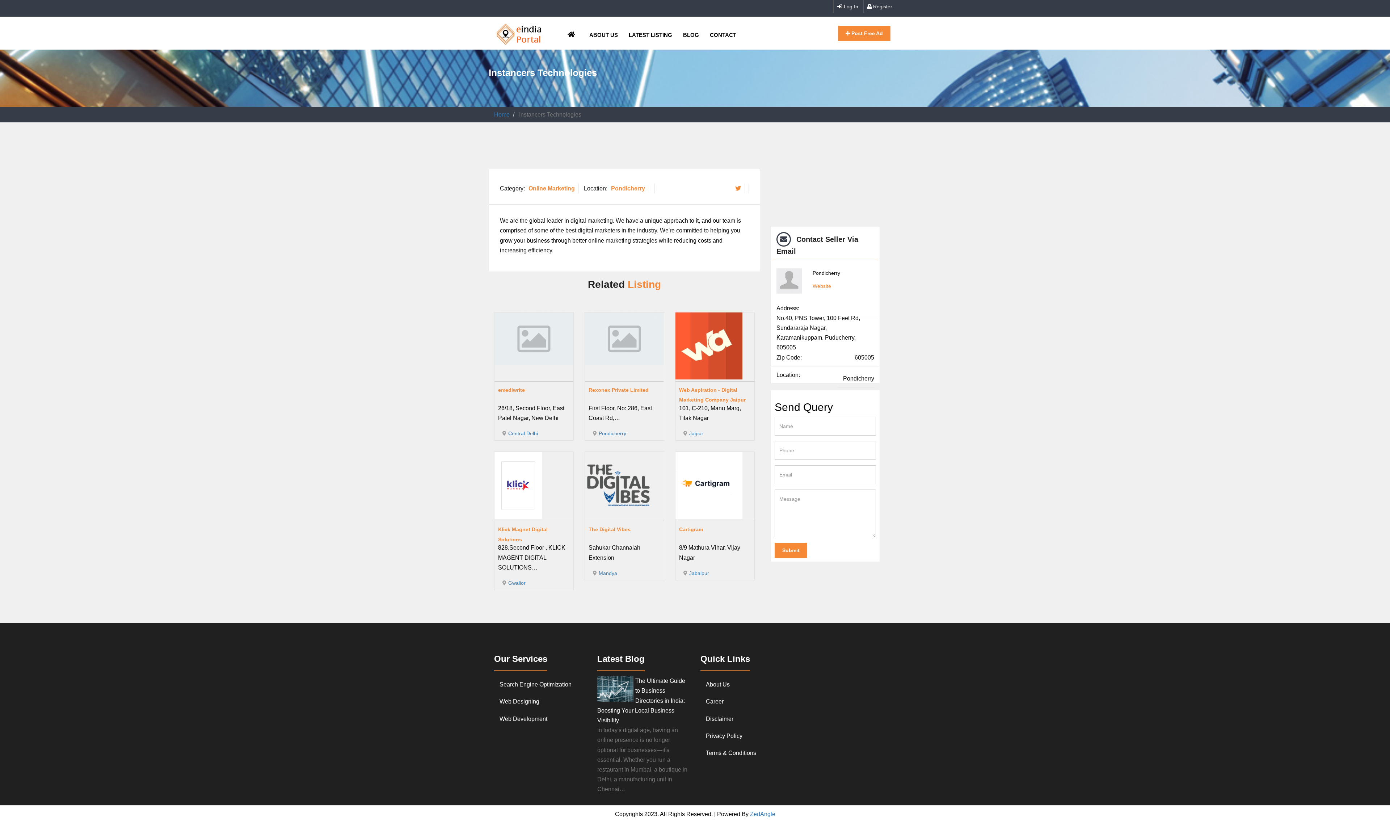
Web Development (523, 719)
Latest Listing (650, 35)
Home (502, 115)
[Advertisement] (620, 149)
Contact (723, 35)
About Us (603, 35)
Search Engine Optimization (536, 684)
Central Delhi (523, 433)
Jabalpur (699, 573)
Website (822, 286)
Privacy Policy (724, 736)
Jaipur (696, 433)
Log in (850, 6)
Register (882, 6)
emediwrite (511, 390)
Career (715, 701)
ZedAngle (762, 814)
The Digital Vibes (610, 529)
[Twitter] (738, 188)
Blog (691, 35)
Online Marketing (551, 188)
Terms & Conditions (731, 753)
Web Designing (519, 701)
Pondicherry (628, 188)
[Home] (519, 33)
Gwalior (517, 583)
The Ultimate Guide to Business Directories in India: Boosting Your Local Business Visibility (641, 700)
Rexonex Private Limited (619, 390)
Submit (791, 550)
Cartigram (691, 529)
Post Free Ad (866, 33)
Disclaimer (719, 719)
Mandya (608, 573)
